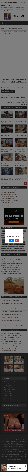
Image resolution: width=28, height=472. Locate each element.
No (16, 240)
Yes (12, 240)
